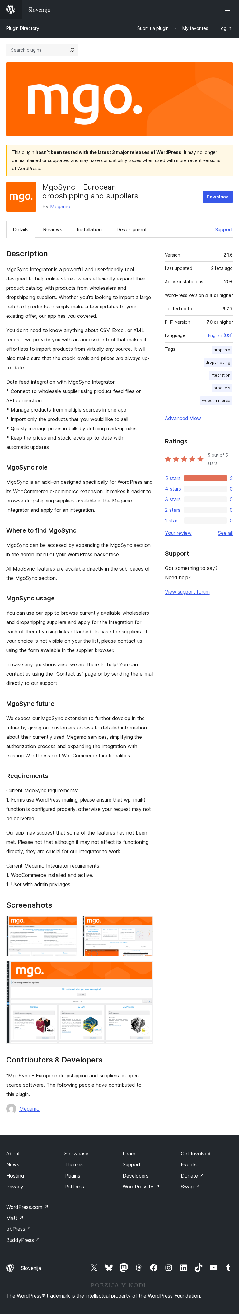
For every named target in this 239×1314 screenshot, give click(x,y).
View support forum (187, 592)
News (12, 1164)
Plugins (72, 1176)
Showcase (76, 1153)
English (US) (220, 335)
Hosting (15, 1176)
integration (220, 375)
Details (20, 229)
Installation (89, 229)
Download (218, 196)
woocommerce (216, 400)
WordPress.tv (141, 1186)
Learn (129, 1153)
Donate (192, 1176)
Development (131, 229)
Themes (73, 1164)
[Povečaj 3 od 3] (145, 969)
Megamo (60, 206)
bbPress (18, 1229)
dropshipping (217, 362)
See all (225, 533)
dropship (221, 350)
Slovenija (31, 1268)
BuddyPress (23, 1240)
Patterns (74, 1186)
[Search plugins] (72, 50)
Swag (190, 1186)
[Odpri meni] (229, 9)
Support (224, 229)
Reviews (52, 229)
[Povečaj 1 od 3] (69, 924)
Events (189, 1164)
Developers (135, 1176)
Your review (178, 533)
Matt (15, 1218)
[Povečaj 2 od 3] (145, 924)
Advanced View (183, 418)
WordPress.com (27, 1207)
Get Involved (196, 1153)
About (13, 1153)
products (221, 388)
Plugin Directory (22, 28)
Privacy (14, 1186)
